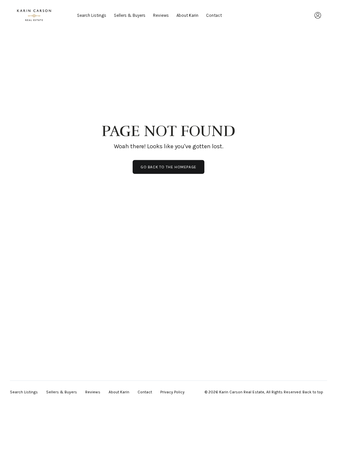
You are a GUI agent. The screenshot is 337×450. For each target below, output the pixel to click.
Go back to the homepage (168, 167)
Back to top (312, 392)
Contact (214, 15)
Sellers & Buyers (129, 15)
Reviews (161, 15)
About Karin (187, 15)
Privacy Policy (172, 392)
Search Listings (91, 15)
